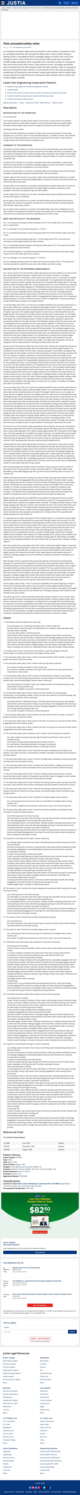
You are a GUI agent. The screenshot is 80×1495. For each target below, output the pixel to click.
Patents (9, 8)
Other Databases (10, 1448)
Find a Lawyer (9, 1322)
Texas (42, 1440)
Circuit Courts (8, 1434)
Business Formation (10, 1391)
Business (6, 1388)
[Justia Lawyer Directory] (50, 1487)
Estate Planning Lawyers (12, 1373)
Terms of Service (44, 1492)
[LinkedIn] (30, 1487)
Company (28, 1492)
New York (43, 1437)
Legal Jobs (7, 1451)
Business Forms (9, 1458)
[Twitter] (47, 1487)
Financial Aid (44, 1397)
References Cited (32, 103)
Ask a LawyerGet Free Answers (11, 1243)
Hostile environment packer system (20, 99)
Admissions (44, 1394)
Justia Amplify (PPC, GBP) (49, 1464)
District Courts (8, 1437)
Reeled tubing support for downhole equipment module (27, 87)
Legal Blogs (7, 1454)
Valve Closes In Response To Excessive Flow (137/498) (38, 1184)
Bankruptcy (44, 1361)
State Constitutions (47, 1421)
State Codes (44, 1424)
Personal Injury (45, 1379)
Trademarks (7, 1467)
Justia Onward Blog (47, 1467)
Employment (7, 1397)
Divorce (43, 1367)
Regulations (7, 1427)
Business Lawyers (9, 1364)
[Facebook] (36, 1487)
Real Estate (7, 1406)
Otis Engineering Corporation (22, 47)
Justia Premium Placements (50, 1458)
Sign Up (74, 3)
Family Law (44, 1376)
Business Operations (10, 1394)
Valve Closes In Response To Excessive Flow (27, 8)
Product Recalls (8, 1461)
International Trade (10, 1403)
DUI (41, 1370)
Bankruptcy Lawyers (10, 1361)
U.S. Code (6, 1424)
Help (35, 1492)
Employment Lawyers (11, 1370)
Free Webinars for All (13, 1263)
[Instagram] (38, 1487)
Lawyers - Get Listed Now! (40, 1338)
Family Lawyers (8, 1376)
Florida (42, 1434)
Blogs (42, 1406)
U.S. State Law (46, 1418)
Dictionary (44, 1391)
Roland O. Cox (16, 1174)
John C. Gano (39, 1169)
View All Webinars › (40, 1305)
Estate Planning (46, 1373)
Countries (6, 1470)
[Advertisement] (40, 25)
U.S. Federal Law (10, 1418)
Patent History (45, 103)
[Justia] (16, 3)
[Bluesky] (44, 1487)
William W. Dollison (18, 1169)
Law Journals (44, 1403)
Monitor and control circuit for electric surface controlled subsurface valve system (37, 93)
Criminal (43, 1364)
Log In (66, 3)
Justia (3, 8)
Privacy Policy (56, 1492)
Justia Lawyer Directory (48, 1454)
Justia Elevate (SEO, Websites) (51, 1461)
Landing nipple (12, 90)
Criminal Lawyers (9, 1367)
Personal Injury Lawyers (12, 1379)
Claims (21, 103)
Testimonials (44, 1470)
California (43, 1431)
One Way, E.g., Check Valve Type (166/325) (26, 1186)
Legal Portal (20, 1492)
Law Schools (45, 1388)
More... (5, 1383)
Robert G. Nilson (24, 1171)
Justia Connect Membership (50, 1451)
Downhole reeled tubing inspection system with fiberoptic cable (30, 96)
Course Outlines (46, 1400)
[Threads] (41, 1487)
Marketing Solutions (48, 1448)
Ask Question (40, 1252)
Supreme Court (8, 1431)
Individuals (44, 1358)
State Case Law (45, 1427)
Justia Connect (9, 1492)
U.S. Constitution (9, 1421)
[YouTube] (33, 1487)
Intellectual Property (10, 1400)
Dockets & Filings (9, 1440)
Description (13, 103)
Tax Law (6, 1410)
